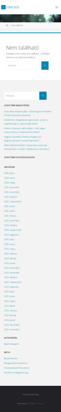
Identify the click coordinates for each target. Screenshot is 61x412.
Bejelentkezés (11, 358)
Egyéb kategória (11, 344)
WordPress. (39, 403)
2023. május (9, 301)
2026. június (9, 178)
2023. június (9, 296)
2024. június (9, 244)
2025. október (10, 196)
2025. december (12, 187)
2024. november (11, 220)
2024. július (9, 239)
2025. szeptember (12, 201)
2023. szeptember (12, 282)
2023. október (10, 277)
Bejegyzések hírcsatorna (15, 363)
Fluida (29, 403)
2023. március (10, 310)
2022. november (11, 329)
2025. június (9, 206)
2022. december (12, 324)
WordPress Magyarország (16, 372)
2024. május (9, 249)
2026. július (9, 173)
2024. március (10, 253)
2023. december (12, 268)
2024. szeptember (12, 230)
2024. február (10, 258)
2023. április (9, 305)
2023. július (9, 291)
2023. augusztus (11, 286)
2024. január (9, 263)
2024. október (10, 225)
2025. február (10, 215)
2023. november (11, 272)
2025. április (9, 211)
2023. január (9, 320)
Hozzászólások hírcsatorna (16, 367)
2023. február (10, 315)
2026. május (9, 182)
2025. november (11, 192)
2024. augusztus (11, 234)
